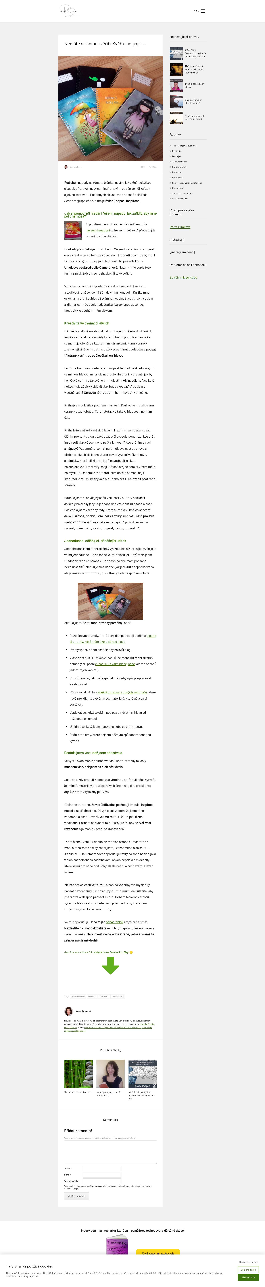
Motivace (176, 172)
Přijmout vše (248, 1277)
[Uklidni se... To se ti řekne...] (78, 1074)
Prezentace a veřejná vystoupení (187, 182)
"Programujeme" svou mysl (184, 145)
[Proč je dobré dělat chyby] (176, 85)
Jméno (68, 1168)
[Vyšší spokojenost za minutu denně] (176, 117)
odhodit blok (114, 922)
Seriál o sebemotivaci (182, 193)
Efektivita (176, 151)
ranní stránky (103, 996)
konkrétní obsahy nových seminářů (122, 692)
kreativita (92, 996)
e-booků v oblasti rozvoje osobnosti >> (101, 1027)
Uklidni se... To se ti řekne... (78, 1092)
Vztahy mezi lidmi (180, 198)
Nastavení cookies (248, 1262)
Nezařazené (177, 177)
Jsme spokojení (179, 161)
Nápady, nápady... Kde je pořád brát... (108, 1094)
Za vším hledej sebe (183, 277)
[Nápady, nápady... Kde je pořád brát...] (110, 1074)
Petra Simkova (180, 227)
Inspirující (176, 156)
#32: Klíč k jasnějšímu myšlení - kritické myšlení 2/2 (141, 1095)
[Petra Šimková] (70, 11)
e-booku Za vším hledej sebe (115, 664)
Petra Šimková (75, 167)
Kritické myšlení (179, 166)
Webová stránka (71, 1181)
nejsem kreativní (98, 230)
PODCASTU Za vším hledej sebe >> (134, 1027)
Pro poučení (177, 188)
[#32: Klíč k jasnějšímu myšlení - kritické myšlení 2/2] (143, 1074)
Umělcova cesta (118, 996)
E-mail (67, 1174)
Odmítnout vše (248, 1269)
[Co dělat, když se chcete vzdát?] (176, 101)
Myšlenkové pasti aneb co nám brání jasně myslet (194, 69)
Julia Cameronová (78, 996)
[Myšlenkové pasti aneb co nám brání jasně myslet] (176, 69)
